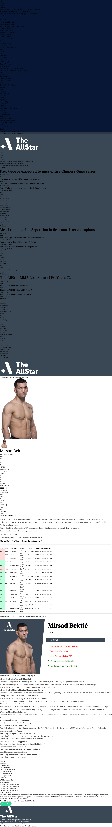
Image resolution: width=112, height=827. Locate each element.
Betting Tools (4, 77)
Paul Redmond (13, 580)
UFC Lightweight (5, 776)
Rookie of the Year (6, 118)
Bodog (2, 89)
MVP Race (3, 116)
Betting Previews (5, 64)
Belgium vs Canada (6, 39)
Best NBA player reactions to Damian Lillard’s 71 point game (23, 188)
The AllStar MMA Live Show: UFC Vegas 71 (16, 290)
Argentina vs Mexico (6, 45)
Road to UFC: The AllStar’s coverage (11, 68)
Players (2, 7)
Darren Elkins (13, 569)
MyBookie (3, 100)
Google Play (16, 801)
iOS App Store (32, 801)
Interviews (3, 56)
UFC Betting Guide (6, 62)
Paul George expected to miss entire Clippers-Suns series (48, 171)
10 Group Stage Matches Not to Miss (12, 26)
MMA (2, 49)
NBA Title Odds (5, 114)
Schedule (3, 763)
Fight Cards (4, 60)
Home (2, 3)
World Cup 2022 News (7, 22)
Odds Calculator (5, 79)
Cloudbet (3, 95)
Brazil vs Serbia (5, 37)
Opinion (2, 129)
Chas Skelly (12, 583)
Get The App (4, 357)
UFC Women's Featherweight (9, 784)
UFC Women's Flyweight (8, 788)
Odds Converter (5, 81)
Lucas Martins (13, 576)
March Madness (5, 127)
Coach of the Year (6, 123)
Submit (23, 824)
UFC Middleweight (6, 772)
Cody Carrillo (13, 601)
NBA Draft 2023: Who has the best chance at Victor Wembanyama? (22, 9)
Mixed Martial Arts (11, 377)
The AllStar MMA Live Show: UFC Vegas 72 (35, 277)
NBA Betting (4, 112)
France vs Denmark (6, 41)
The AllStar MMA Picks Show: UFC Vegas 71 (16, 294)
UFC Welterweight (6, 774)
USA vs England (5, 28)
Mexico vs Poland (5, 43)
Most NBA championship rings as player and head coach (18, 14)
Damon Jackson (14, 551)
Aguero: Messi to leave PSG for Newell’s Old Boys (18, 242)
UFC (1, 53)
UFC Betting (4, 102)
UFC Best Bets (4, 104)
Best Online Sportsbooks (8, 85)
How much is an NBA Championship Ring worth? (16, 11)
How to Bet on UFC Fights (8, 108)
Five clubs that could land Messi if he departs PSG (19, 246)
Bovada (2, 87)
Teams (2, 5)
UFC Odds (3, 58)
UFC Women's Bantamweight (9, 786)
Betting (2, 72)
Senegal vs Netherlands (8, 47)
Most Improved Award (7, 121)
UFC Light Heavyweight (7, 769)
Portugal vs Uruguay (7, 32)
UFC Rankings (4, 66)
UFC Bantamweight (6, 780)
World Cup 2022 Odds (7, 24)
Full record (3, 490)
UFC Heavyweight (6, 767)
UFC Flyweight (4, 782)
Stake (2, 98)
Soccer (2, 16)
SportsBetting (4, 93)
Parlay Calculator (5, 83)
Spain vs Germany (6, 35)
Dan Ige (12, 554)
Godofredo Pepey (14, 565)
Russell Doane (13, 572)
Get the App (6, 804)
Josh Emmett (13, 558)
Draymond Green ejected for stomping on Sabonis (19, 179)
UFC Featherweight (6, 778)
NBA (1, 1)
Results (2, 761)
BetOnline (3, 91)
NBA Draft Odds (5, 125)
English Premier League (8, 20)
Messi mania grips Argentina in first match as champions (47, 229)
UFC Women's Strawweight (9, 790)
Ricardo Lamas (13, 562)
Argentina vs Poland (6, 30)
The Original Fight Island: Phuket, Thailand (14, 70)
